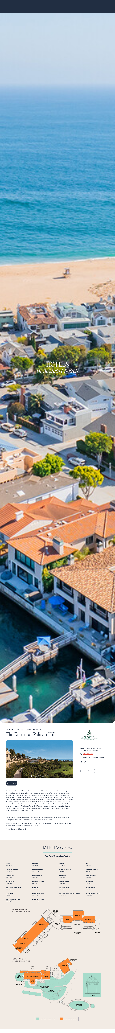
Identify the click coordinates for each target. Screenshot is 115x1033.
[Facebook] (81, 762)
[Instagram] (85, 762)
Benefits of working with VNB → (92, 757)
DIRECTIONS (88, 771)
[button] (31, 776)
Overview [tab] (11, 783)
